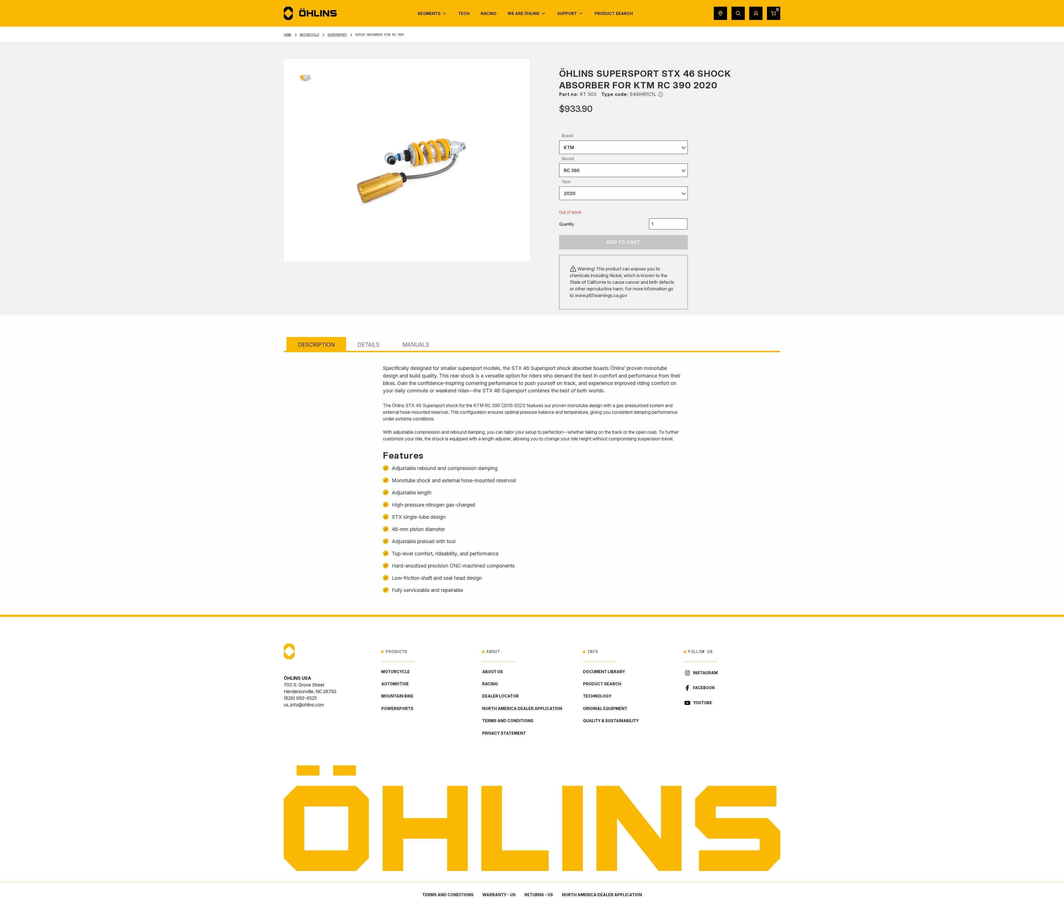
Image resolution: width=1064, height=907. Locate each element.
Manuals (415, 344)
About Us (492, 671)
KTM (569, 147)
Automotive (395, 683)
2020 (570, 193)
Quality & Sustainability (611, 720)
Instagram (705, 672)
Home (287, 34)
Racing (490, 683)
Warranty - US (499, 894)
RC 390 (572, 170)
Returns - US (539, 894)
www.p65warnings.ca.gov (601, 295)
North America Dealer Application (522, 708)
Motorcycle (309, 34)
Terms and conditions (507, 720)
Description (316, 344)
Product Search (602, 683)
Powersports (397, 708)
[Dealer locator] (720, 13)
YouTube (702, 702)
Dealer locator (500, 696)
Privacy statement (504, 733)
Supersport (337, 34)
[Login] (756, 13)
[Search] (738, 13)
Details (368, 344)
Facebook (704, 687)
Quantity (566, 224)
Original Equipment (605, 708)
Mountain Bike (397, 696)
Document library (604, 671)
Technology (597, 696)
